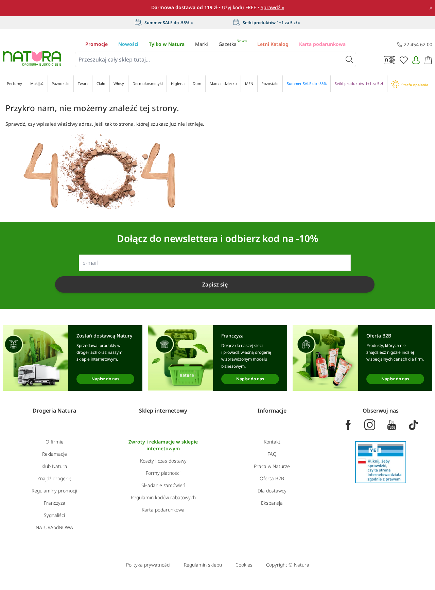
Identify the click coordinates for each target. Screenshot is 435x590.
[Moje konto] (416, 60)
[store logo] (32, 58)
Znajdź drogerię (54, 478)
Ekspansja (272, 503)
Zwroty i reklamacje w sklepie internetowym (163, 445)
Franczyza (54, 503)
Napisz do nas (105, 379)
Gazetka (233, 44)
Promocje (96, 44)
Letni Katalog (273, 44)
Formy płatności (163, 473)
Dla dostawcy (272, 490)
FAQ (272, 454)
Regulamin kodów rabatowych (163, 497)
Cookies (244, 564)
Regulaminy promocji (54, 490)
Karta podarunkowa (322, 44)
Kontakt (272, 441)
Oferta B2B (272, 478)
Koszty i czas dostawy (163, 460)
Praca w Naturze (272, 466)
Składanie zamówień (163, 485)
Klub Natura (54, 466)
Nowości (128, 44)
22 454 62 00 (418, 44)
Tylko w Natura (167, 44)
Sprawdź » (272, 7)
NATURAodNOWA (54, 527)
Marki (201, 44)
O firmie (55, 441)
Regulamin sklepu (203, 564)
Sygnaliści (54, 515)
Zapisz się (215, 284)
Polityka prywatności (148, 564)
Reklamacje (54, 454)
